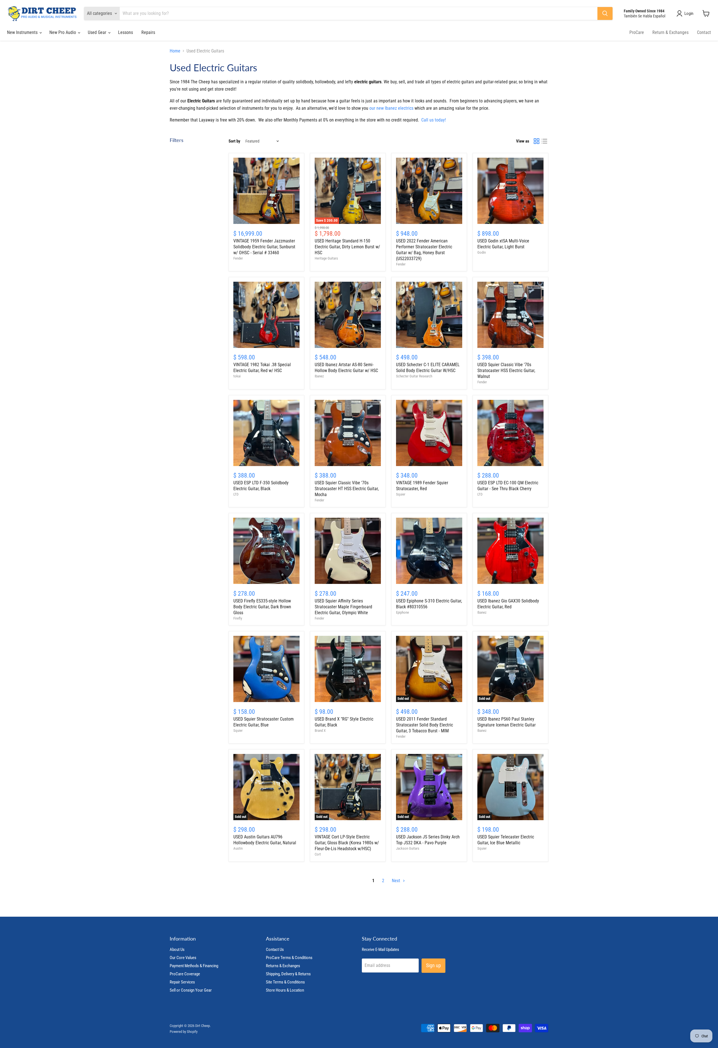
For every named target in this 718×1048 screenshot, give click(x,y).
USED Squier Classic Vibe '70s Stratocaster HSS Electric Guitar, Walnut (506, 370)
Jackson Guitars (407, 848)
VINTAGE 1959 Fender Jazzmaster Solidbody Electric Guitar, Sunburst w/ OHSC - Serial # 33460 (264, 246)
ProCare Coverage (185, 973)
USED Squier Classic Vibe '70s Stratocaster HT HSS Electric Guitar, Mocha (347, 488)
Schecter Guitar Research (414, 376)
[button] (686, 13)
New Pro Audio (63, 32)
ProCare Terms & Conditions (289, 957)
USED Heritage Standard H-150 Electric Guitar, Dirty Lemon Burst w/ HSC (347, 246)
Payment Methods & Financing (194, 965)
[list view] (544, 141)
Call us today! (433, 120)
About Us (177, 949)
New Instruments (23, 32)
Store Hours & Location (285, 990)
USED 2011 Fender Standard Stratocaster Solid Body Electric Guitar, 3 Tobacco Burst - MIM (424, 724)
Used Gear (97, 32)
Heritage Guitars (326, 258)
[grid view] (536, 141)
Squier (400, 494)
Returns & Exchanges (283, 965)
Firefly (237, 618)
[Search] (605, 13)
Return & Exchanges (670, 32)
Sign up (433, 965)
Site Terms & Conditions (285, 982)
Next (396, 880)
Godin (481, 252)
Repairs (148, 32)
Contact (704, 32)
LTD (235, 494)
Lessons (125, 32)
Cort (318, 854)
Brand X (320, 730)
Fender (238, 258)
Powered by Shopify (183, 1031)
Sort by (234, 141)
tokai (237, 376)
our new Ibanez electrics (391, 108)
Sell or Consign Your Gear (191, 990)
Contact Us (275, 949)
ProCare (636, 32)
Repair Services (182, 982)
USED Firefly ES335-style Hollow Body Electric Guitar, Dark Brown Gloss (262, 606)
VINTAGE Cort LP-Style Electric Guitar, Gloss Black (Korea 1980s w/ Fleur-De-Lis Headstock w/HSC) (347, 842)
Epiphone (402, 612)
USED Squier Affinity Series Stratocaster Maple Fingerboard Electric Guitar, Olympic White (343, 606)
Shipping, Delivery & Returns (288, 973)
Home (175, 51)
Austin (238, 848)
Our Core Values (183, 957)
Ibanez (319, 376)
